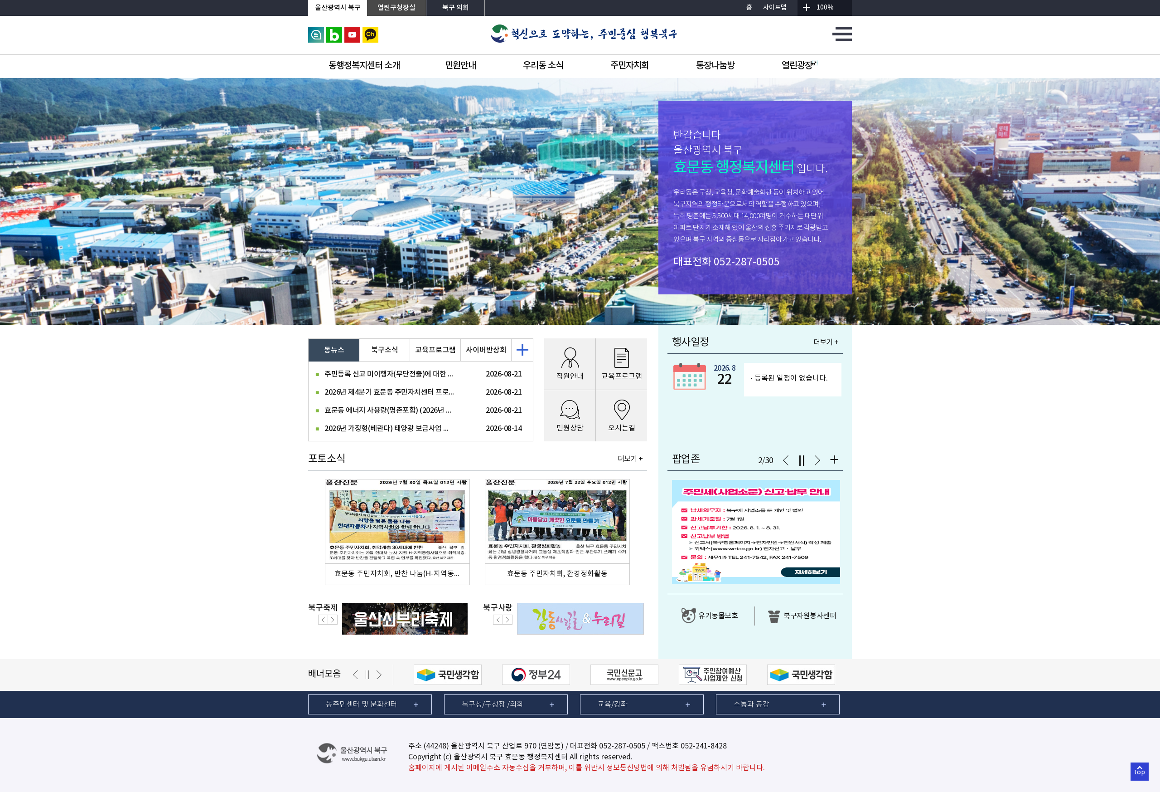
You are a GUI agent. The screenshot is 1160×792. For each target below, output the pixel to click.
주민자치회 (629, 65)
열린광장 (797, 65)
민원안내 (460, 65)
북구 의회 (455, 8)
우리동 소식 (543, 65)
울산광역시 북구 (338, 8)
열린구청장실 (396, 8)
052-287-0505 (747, 262)
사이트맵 (775, 7)
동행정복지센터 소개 (364, 65)
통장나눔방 (715, 65)
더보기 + (630, 459)
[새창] (316, 31)
